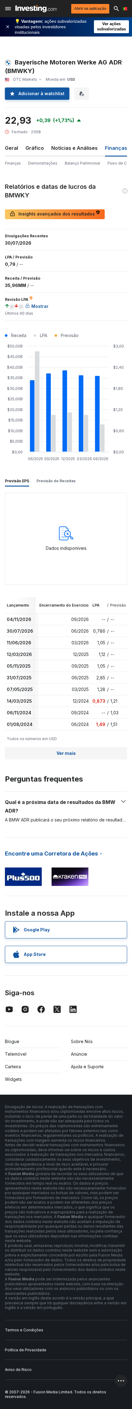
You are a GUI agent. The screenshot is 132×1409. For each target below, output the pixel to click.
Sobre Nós (82, 1041)
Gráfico (34, 148)
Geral (11, 148)
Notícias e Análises (74, 148)
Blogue (12, 1041)
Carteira (13, 1066)
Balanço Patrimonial (82, 163)
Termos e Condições (24, 1330)
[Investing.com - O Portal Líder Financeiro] (36, 8)
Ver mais (66, 753)
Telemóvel (15, 1054)
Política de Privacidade (25, 1350)
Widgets (13, 1079)
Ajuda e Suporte (87, 1066)
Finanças (13, 163)
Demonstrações (42, 163)
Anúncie (79, 1054)
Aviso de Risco (18, 1369)
